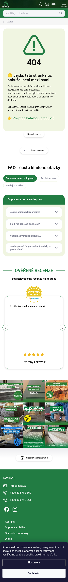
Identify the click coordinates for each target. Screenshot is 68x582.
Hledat (60, 13)
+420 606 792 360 (20, 492)
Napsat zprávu (34, 134)
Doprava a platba (15, 527)
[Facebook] (6, 509)
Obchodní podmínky (16, 533)
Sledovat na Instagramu (37, 458)
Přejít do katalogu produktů (33, 118)
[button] (63, 328)
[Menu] (64, 4)
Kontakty (10, 521)
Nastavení (34, 562)
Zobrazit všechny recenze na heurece (34, 278)
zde (54, 554)
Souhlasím (34, 573)
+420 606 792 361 (20, 499)
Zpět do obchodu (36, 150)
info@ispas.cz (18, 485)
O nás (8, 538)
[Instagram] (14, 509)
